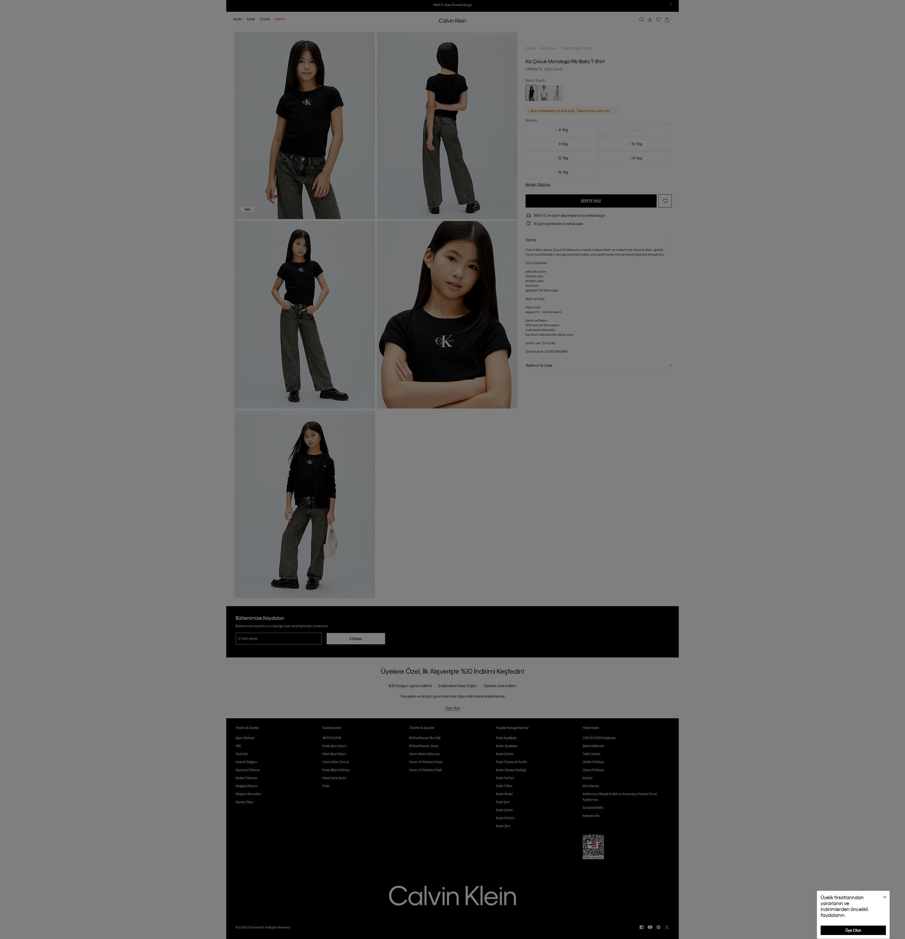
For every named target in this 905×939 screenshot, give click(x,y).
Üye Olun (853, 930)
